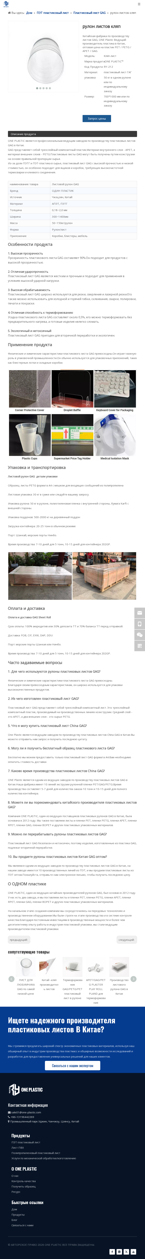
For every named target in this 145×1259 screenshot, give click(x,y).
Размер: (89, 96)
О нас (15, 1175)
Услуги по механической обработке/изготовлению (43, 1158)
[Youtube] (133, 1252)
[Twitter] (126, 1252)
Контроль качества (23, 1181)
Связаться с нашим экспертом (72, 1065)
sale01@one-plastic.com (26, 1112)
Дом (14, 1209)
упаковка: (90, 77)
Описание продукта (23, 134)
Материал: (91, 72)
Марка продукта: (94, 61)
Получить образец (23, 1186)
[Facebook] (112, 1252)
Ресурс (15, 1191)
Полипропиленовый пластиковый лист (35, 1153)
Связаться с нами (22, 1225)
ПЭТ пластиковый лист (25, 1142)
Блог (14, 1220)
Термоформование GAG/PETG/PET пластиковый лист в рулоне (51, 989)
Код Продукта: (93, 66)
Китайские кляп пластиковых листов (121, 984)
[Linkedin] (119, 1252)
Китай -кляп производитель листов (27, 984)
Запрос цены (97, 118)
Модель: (89, 56)
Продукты (18, 1214)
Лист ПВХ (17, 1147)
